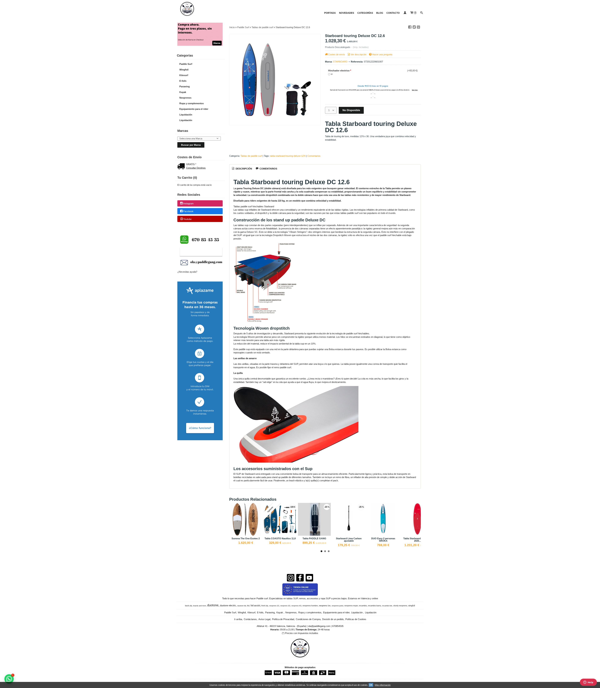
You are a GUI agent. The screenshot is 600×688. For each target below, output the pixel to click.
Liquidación (185, 114)
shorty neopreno (400, 606)
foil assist (255, 605)
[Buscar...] (422, 13)
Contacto (393, 13)
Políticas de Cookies (355, 619)
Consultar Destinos (196, 168)
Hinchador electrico (339, 70)
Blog (379, 13)
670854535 (337, 626)
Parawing (184, 86)
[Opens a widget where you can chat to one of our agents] (588, 682)
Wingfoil (183, 69)
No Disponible (351, 110)
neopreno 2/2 (274, 606)
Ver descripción (358, 54)
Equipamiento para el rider (193, 109)
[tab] (241, 168)
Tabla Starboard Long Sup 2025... (417, 539)
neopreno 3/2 (285, 606)
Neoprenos (185, 97)
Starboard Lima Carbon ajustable (349, 539)
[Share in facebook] (410, 27)
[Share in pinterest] (418, 27)
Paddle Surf (185, 64)
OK (371, 685)
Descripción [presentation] (243, 168)
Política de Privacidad (283, 619)
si (331, 74)
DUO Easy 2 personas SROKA (383, 539)
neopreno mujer (351, 606)
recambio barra (374, 606)
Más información (383, 685)
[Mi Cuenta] (405, 13)
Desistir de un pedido (333, 619)
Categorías (365, 13)
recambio (363, 606)
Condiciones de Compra (308, 619)
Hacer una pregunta (382, 54)
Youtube (187, 219)
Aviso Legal (264, 619)
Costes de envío (336, 54)
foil (248, 606)
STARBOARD (340, 61)
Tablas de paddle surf (251, 156)
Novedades (346, 13)
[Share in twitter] (414, 27)
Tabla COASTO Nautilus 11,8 (280, 538)
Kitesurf (183, 75)
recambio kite (387, 606)
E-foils (182, 81)
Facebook (188, 211)
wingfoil (411, 605)
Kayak (182, 92)
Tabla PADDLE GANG (314, 538)
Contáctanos (250, 619)
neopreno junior (337, 606)
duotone (212, 605)
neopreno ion (324, 605)
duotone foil (241, 606)
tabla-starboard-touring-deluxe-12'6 (287, 156)
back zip (188, 606)
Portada (330, 13)
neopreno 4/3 (296, 606)
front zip (264, 606)
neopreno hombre (310, 606)
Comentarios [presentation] (268, 168)
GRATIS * (191, 164)
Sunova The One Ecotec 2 (246, 538)
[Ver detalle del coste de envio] (181, 167)
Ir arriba (238, 619)
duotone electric (228, 605)
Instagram (188, 203)
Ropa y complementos (191, 103)
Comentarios (313, 156)
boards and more (199, 606)
